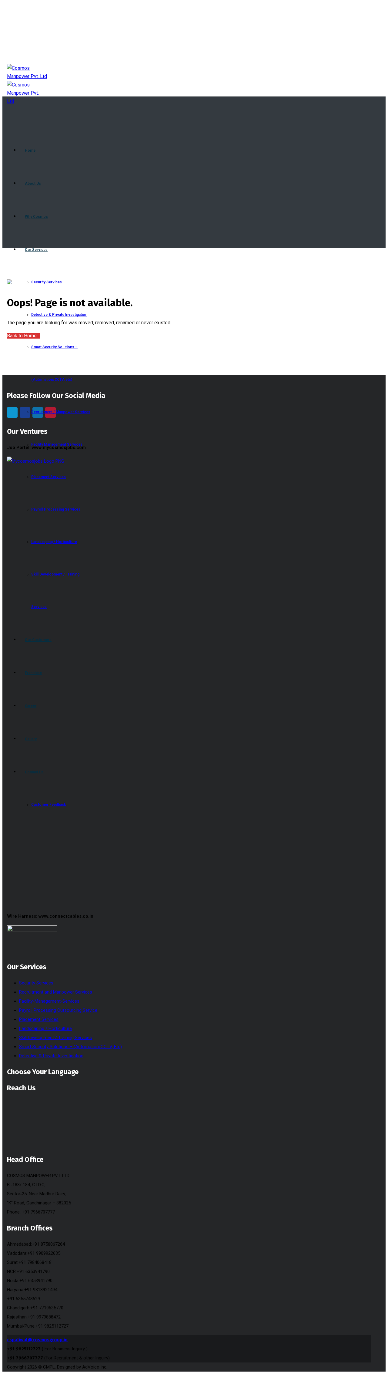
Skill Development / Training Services (55, 1037)
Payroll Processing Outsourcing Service (58, 1010)
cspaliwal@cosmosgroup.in (37, 1339)
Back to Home (22, 336)
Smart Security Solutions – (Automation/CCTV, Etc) (70, 1046)
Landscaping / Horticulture (45, 1028)
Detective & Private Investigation (51, 1055)
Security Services (36, 983)
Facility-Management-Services (49, 1001)
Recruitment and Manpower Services (55, 992)
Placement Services (39, 1019)
